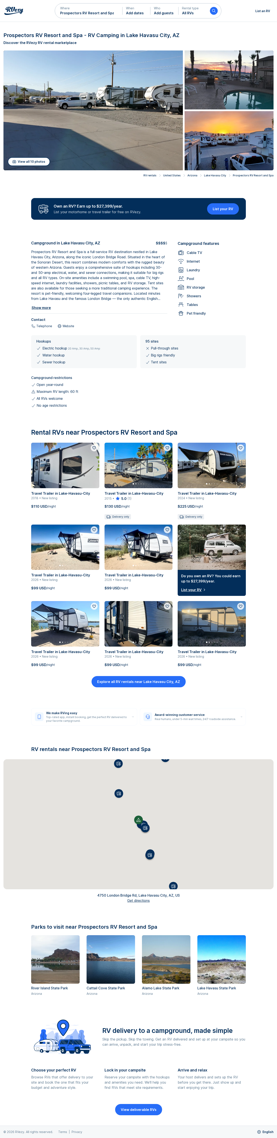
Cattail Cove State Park (106, 988)
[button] (88, 10)
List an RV (262, 11)
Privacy (77, 1132)
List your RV (223, 209)
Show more (41, 308)
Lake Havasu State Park (216, 988)
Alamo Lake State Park (160, 988)
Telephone (44, 326)
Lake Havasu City (215, 175)
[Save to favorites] (94, 447)
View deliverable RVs (138, 1109)
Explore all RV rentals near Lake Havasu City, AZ (138, 682)
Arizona (192, 175)
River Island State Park (49, 988)
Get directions (138, 900)
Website (68, 326)
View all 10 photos (31, 161)
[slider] (121, 498)
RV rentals (149, 175)
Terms (62, 1132)
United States (172, 175)
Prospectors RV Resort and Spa (253, 175)
